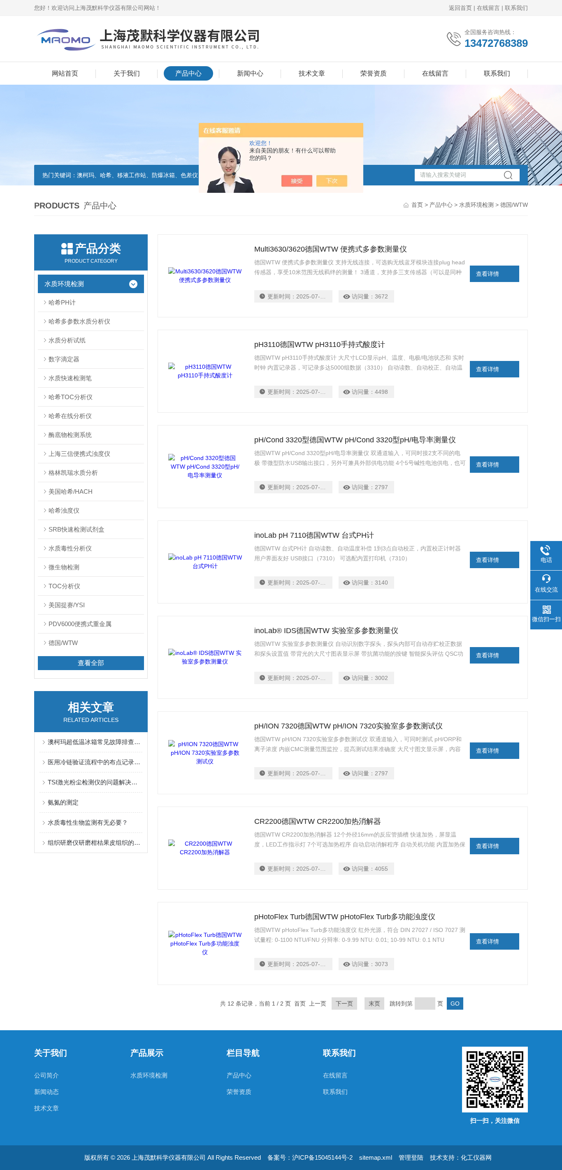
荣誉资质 (373, 73)
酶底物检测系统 (70, 434)
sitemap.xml (375, 1157)
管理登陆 (411, 1157)
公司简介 (46, 1075)
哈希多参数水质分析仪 (79, 321)
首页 (417, 204)
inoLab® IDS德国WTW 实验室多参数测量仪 (326, 631)
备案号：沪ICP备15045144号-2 (310, 1157)
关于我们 (127, 73)
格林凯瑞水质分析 (73, 472)
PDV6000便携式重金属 (80, 623)
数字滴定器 (64, 359)
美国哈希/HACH (71, 491)
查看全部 (91, 662)
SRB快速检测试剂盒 (77, 529)
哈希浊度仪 (64, 510)
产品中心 (188, 73)
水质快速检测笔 (70, 378)
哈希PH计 (62, 302)
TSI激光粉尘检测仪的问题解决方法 (95, 782)
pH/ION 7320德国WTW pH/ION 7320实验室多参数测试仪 (348, 726)
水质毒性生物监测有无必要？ (88, 822)
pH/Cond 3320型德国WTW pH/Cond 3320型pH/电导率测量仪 (355, 440)
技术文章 (312, 73)
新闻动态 (46, 1091)
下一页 (344, 1003)
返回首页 (460, 8)
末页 (374, 1003)
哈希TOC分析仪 (71, 396)
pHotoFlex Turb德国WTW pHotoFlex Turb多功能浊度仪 (344, 917)
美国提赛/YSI (67, 604)
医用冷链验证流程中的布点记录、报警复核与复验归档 (95, 761)
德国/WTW (63, 642)
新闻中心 (250, 73)
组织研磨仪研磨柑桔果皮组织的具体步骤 (95, 842)
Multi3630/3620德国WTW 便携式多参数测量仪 (330, 249)
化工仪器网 (476, 1157)
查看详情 (487, 274)
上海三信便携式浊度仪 (79, 453)
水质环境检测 (476, 204)
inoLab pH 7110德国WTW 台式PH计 (314, 535)
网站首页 (65, 73)
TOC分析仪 (64, 586)
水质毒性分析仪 (70, 548)
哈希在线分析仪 (70, 415)
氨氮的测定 (63, 802)
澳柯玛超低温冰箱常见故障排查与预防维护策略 (95, 741)
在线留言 (488, 8)
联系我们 (516, 8)
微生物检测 (64, 567)
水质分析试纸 (67, 340)
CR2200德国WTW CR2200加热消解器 (317, 821)
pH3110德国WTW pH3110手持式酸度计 (319, 344)
